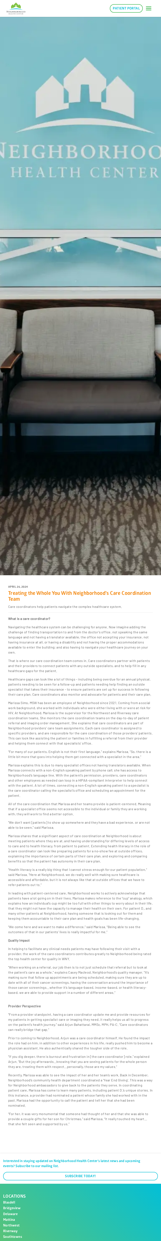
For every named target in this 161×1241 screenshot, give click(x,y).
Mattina (9, 1220)
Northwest (11, 1225)
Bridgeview (12, 1208)
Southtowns (12, 1237)
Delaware (10, 1214)
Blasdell (9, 1202)
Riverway (10, 1231)
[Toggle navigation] (149, 8)
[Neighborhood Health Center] (15, 8)
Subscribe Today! (80, 1176)
